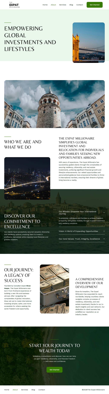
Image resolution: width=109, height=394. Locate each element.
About (53, 5)
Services (62, 5)
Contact (79, 5)
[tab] (82, 217)
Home (45, 5)
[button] (95, 5)
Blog (71, 5)
